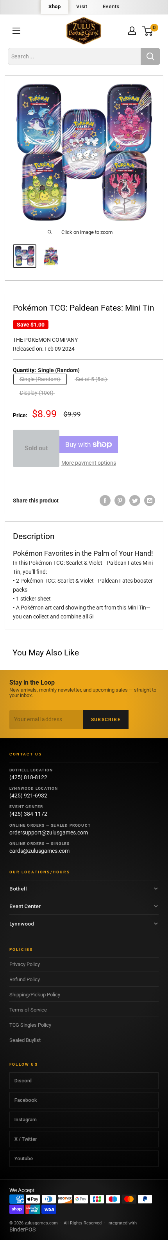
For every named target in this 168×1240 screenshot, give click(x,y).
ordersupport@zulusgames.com (48, 832)
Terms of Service (28, 1010)
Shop (54, 6)
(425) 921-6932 (28, 795)
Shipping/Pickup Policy (34, 995)
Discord (23, 1081)
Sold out (36, 448)
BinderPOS (22, 1229)
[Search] (150, 56)
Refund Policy (24, 979)
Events (111, 6)
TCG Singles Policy (30, 1025)
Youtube (23, 1158)
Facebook (25, 1100)
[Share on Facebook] (105, 500)
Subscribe (106, 719)
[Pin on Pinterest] (119, 500)
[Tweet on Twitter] (134, 500)
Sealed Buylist (25, 1040)
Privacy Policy (24, 964)
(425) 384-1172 (28, 814)
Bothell (18, 888)
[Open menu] (16, 31)
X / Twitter (25, 1139)
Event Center (25, 906)
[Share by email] (149, 500)
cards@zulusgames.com (39, 851)
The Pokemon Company (45, 340)
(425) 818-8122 (28, 777)
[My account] (132, 30)
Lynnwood (21, 923)
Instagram (25, 1119)
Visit (81, 6)
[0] (148, 31)
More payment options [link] (88, 463)
